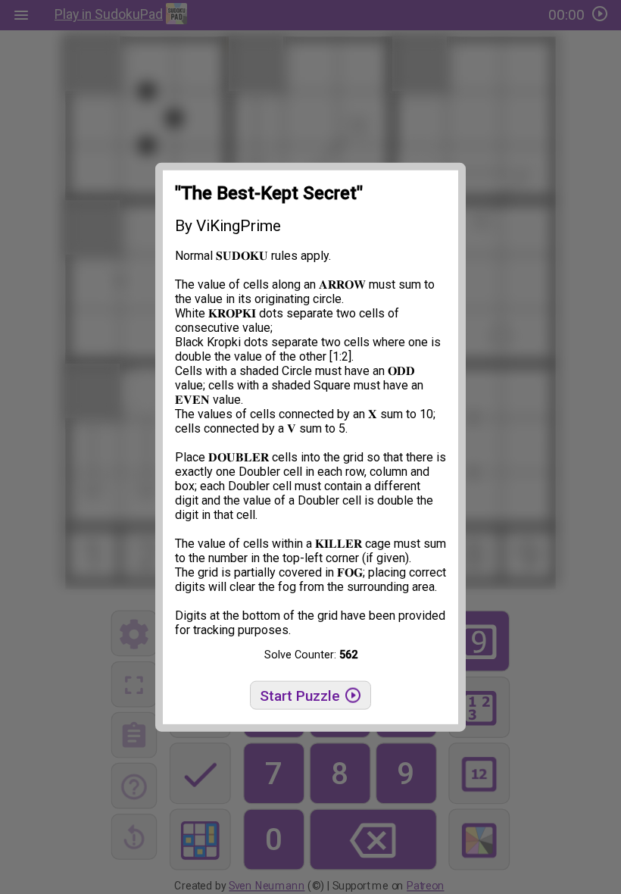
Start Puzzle (302, 696)
